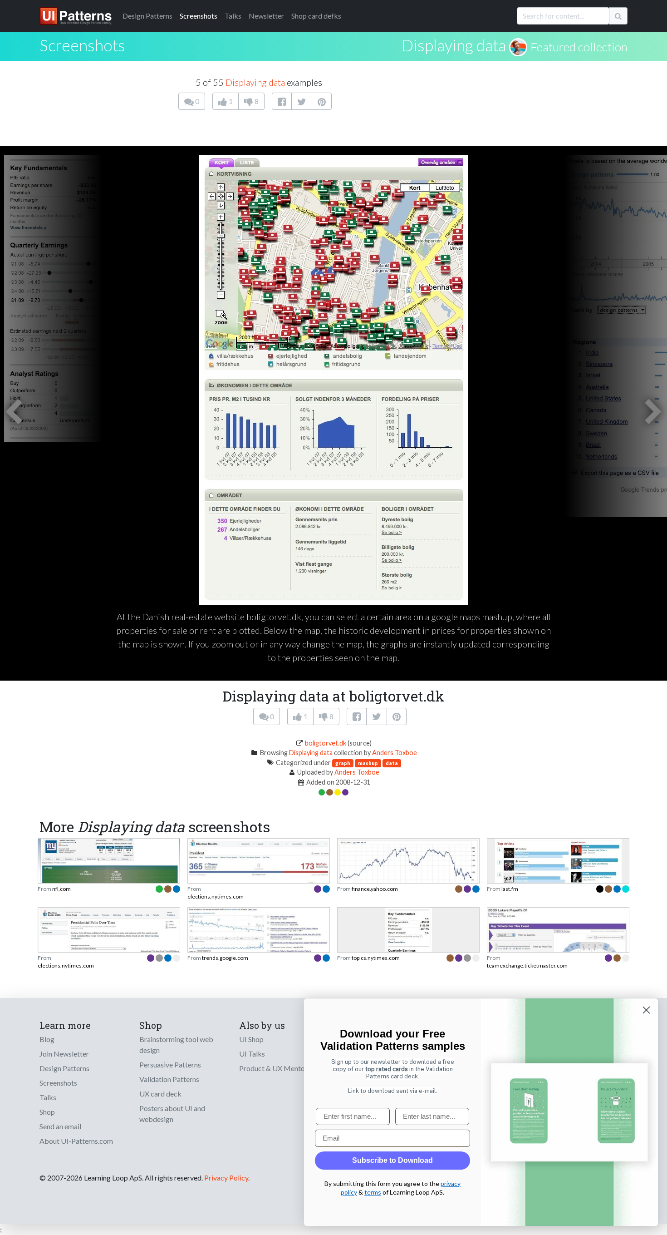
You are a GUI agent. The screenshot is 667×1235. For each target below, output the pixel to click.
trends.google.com (225, 957)
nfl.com (61, 888)
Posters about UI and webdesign (172, 1113)
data (392, 763)
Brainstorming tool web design (176, 1044)
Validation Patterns (169, 1079)
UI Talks (252, 1053)
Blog (46, 1039)
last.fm (509, 888)
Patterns (147, 15)
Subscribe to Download (392, 1160)
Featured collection (579, 47)
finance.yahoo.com (375, 888)
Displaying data (453, 44)
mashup (368, 763)
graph (342, 763)
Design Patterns (64, 1068)
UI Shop (251, 1039)
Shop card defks (316, 15)
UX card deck (160, 1093)
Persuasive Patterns (170, 1064)
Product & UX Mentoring (278, 1068)
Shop (47, 1111)
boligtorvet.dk (325, 743)
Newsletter (266, 15)
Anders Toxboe (394, 752)
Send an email (60, 1126)
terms (372, 1192)
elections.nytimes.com (215, 896)
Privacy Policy (226, 1177)
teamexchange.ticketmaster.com (527, 965)
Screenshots (198, 15)
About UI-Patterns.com (76, 1140)
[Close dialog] (646, 1010)
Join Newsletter (64, 1053)
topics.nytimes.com (376, 957)
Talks (233, 15)
